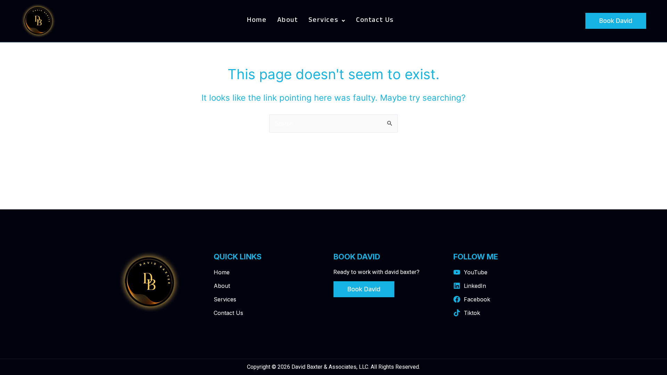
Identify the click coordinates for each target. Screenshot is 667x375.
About (287, 20)
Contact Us (375, 20)
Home (256, 20)
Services (323, 20)
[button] (327, 21)
